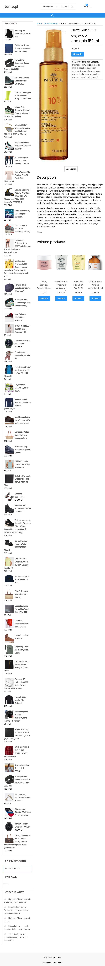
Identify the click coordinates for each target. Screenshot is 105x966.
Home (39, 23)
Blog (45, 957)
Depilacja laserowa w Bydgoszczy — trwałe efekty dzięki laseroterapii (16, 910)
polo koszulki (93, 77)
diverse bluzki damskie (90, 71)
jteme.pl (11, 6)
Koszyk (52, 957)
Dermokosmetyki (51, 23)
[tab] (71, 169)
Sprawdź (77, 54)
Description (71, 169)
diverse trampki (79, 77)
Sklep (59, 957)
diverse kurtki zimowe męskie (85, 74)
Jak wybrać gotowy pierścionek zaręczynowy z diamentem (15, 937)
